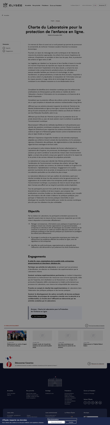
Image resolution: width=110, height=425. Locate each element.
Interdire (71, 422)
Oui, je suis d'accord (56, 422)
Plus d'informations (53, 419)
